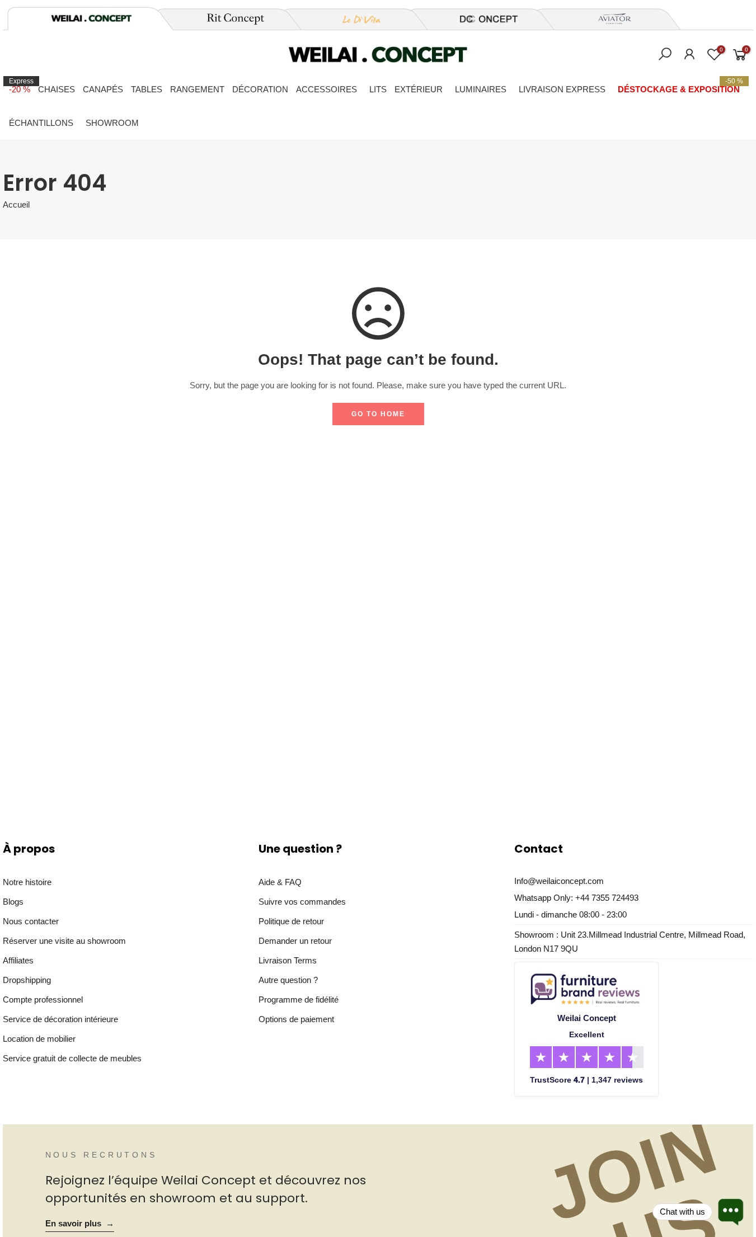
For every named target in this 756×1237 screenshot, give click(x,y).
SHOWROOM (112, 123)
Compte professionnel (43, 999)
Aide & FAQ (280, 882)
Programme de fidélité (299, 999)
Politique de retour (291, 921)
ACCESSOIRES (326, 89)
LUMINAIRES (480, 89)
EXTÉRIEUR (419, 89)
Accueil (16, 204)
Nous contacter (31, 921)
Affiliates (18, 960)
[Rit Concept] (229, 19)
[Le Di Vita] (355, 19)
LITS (378, 89)
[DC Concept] (482, 19)
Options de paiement (296, 1019)
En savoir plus (79, 1223)
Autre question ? (288, 980)
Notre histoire (27, 882)
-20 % (21, 85)
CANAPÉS (103, 89)
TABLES (146, 89)
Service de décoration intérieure (60, 1019)
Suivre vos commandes (302, 901)
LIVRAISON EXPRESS (562, 89)
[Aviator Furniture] (608, 19)
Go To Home (378, 414)
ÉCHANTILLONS (41, 123)
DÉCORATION (260, 89)
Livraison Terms (288, 960)
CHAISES (56, 89)
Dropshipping (27, 980)
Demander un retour (295, 941)
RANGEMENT (197, 89)
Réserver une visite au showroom (64, 941)
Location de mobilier (39, 1038)
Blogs (13, 901)
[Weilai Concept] (91, 18)
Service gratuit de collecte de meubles (72, 1058)
